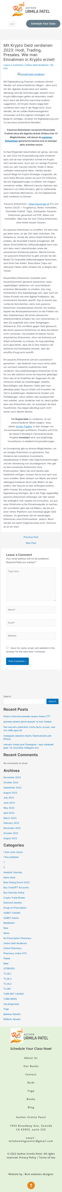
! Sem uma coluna (13, 852)
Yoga (6, 1009)
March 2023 (10, 818)
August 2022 (10, 838)
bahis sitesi (9, 877)
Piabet (6, 958)
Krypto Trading (24, 426)
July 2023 (8, 797)
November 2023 (12, 777)
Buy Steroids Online (13, 892)
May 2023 (8, 808)
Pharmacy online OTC (15, 953)
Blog (31, 1107)
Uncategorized (11, 1004)
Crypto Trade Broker (14, 897)
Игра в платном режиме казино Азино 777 (26, 716)
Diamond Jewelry (12, 902)
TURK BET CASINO (13, 994)
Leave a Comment (13, 65)
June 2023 (9, 802)
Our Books (31, 1066)
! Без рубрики (11, 857)
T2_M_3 (7, 983)
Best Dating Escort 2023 (16, 882)
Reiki (5, 963)
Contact (31, 1074)
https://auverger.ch (39, 204)
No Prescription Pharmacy (17, 938)
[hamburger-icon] (12, 24)
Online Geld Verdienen (37, 65)
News (6, 933)
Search (7, 696)
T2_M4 (7, 988)
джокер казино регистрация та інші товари (27, 721)
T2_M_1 (7, 973)
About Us (31, 1058)
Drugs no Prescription (14, 907)
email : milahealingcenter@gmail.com (31, 1139)
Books (31, 1099)
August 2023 (10, 792)
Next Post (31, 543)
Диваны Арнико (12, 1014)
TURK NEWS (10, 999)
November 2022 (12, 828)
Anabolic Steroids (12, 872)
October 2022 (10, 833)
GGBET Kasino (11, 918)
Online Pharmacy (12, 948)
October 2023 (10, 782)
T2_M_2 (7, 978)
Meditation (9, 923)
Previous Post (31, 537)
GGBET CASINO (11, 913)
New (5, 928)
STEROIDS (9, 968)
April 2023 (8, 813)
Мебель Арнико (12, 1019)
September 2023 (12, 787)
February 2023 (11, 823)
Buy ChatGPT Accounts (16, 887)
